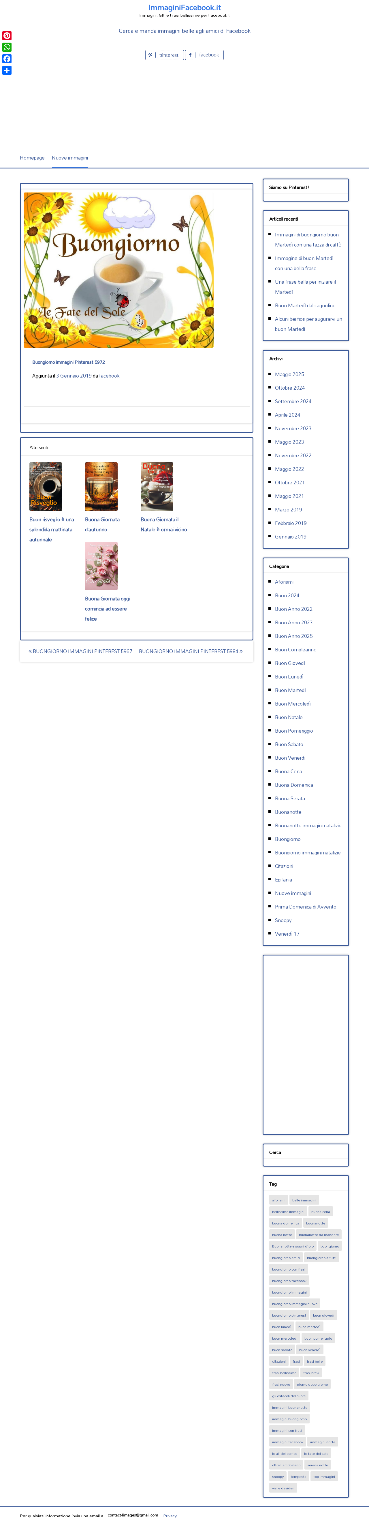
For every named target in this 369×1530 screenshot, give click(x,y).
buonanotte (315, 1223)
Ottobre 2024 (290, 388)
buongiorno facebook (289, 1280)
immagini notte (322, 1442)
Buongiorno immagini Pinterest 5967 (82, 651)
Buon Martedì (290, 690)
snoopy (278, 1476)
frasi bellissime (284, 1373)
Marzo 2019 (288, 510)
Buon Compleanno (296, 649)
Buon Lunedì (289, 677)
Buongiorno (288, 839)
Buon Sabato (289, 744)
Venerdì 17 (287, 934)
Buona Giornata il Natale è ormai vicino (164, 524)
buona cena (320, 1211)
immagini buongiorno (289, 1419)
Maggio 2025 (289, 374)
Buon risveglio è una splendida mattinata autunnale (51, 529)
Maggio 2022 (289, 469)
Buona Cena (288, 771)
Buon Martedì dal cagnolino (305, 305)
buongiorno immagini (289, 1292)
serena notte (317, 1465)
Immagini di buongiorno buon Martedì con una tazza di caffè (308, 240)
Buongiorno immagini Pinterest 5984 (189, 651)
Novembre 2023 (293, 428)
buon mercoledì (285, 1338)
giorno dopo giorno (312, 1384)
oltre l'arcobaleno (286, 1465)
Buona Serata (290, 798)
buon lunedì (281, 1326)
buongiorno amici (286, 1257)
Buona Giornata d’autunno (102, 524)
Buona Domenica (294, 785)
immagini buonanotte (289, 1407)
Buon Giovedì (290, 663)
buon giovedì (323, 1315)
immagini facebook (287, 1442)
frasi (296, 1361)
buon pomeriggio (318, 1338)
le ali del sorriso (284, 1453)
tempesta (298, 1476)
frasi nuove (281, 1384)
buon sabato (282, 1349)
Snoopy (283, 920)
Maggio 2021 (289, 496)
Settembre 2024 (293, 401)
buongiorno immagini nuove (294, 1303)
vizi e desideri (283, 1488)
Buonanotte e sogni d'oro (293, 1246)
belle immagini (304, 1200)
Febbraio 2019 (291, 523)
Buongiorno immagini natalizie (308, 853)
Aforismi (284, 582)
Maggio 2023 (289, 442)
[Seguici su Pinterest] (165, 58)
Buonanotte (288, 812)
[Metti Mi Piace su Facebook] (204, 58)
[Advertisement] (184, 105)
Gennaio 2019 (290, 537)
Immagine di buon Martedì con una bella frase (304, 263)
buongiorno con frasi (288, 1269)
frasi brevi (311, 1373)
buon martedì (309, 1326)
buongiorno (330, 1246)
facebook (109, 376)
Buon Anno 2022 (294, 609)
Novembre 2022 (293, 455)
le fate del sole (316, 1453)
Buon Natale (289, 717)
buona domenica (285, 1223)
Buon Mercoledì (293, 704)
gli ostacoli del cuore (289, 1396)
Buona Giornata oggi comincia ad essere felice (107, 609)
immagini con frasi (287, 1430)
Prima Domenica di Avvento (305, 907)
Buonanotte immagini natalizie (308, 825)
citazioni (279, 1361)
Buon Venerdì (290, 758)
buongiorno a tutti (321, 1257)
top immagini (324, 1476)
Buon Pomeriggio (294, 731)
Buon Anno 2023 (294, 622)
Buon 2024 (287, 595)
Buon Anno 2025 (294, 636)
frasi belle (315, 1361)
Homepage (32, 158)
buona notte (282, 1234)
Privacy (170, 1516)
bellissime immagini (288, 1211)
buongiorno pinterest (289, 1315)
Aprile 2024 (287, 415)
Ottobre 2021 (290, 482)
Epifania (283, 880)
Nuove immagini (70, 158)
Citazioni (284, 866)
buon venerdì (310, 1349)
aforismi (278, 1200)
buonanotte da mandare (319, 1234)
